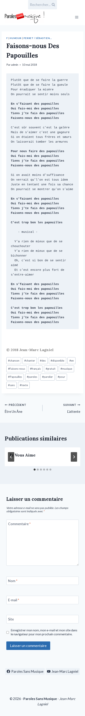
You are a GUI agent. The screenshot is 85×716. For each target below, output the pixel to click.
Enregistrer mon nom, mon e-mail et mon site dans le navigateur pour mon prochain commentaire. (44, 632)
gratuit (51, 368)
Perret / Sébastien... (38, 38)
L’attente (71, 408)
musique (66, 368)
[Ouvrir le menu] (76, 17)
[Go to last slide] (11, 457)
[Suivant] (74, 457)
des (43, 360)
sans (11, 385)
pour (61, 376)
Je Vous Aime (22, 455)
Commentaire (19, 524)
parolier (47, 376)
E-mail (13, 600)
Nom (12, 581)
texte (24, 385)
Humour (16, 38)
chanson (13, 360)
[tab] (35, 470)
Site (11, 619)
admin (14, 64)
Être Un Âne (15, 408)
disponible (57, 360)
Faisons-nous (16, 368)
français (35, 368)
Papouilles (15, 376)
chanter (29, 360)
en (71, 360)
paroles (32, 376)
